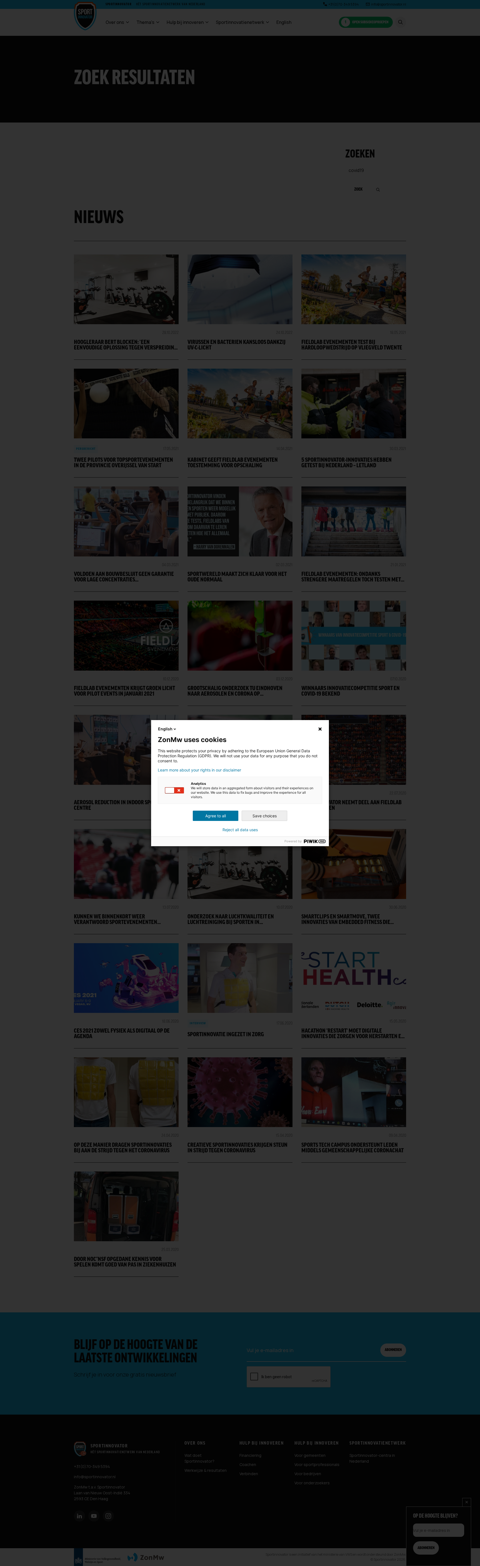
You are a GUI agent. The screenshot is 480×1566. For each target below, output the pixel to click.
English (165, 728)
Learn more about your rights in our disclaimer (199, 770)
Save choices (264, 815)
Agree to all (215, 815)
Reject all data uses (240, 830)
